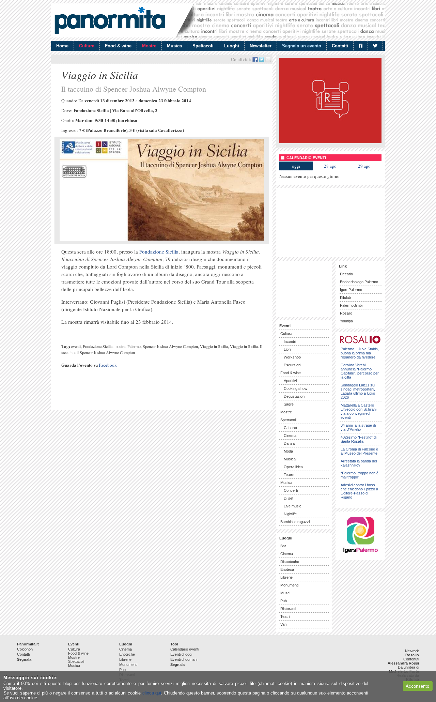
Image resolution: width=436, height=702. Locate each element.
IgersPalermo (351, 290)
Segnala (24, 659)
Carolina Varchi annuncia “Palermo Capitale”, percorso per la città (360, 371)
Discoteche (289, 562)
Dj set (288, 498)
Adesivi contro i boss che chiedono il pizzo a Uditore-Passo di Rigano (359, 491)
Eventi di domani (183, 659)
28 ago (330, 166)
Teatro (289, 475)
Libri (287, 349)
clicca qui (151, 693)
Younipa (346, 321)
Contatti (340, 45)
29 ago (364, 166)
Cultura (86, 45)
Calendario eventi (184, 649)
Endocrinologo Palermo (359, 282)
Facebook (108, 365)
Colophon (25, 649)
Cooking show (295, 388)
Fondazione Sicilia (158, 251)
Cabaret (290, 428)
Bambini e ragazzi (295, 522)
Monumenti (289, 585)
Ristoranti (288, 609)
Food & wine (118, 45)
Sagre (289, 404)
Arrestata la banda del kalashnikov (359, 463)
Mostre (149, 45)
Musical (290, 459)
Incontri (290, 341)
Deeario (346, 274)
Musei (285, 593)
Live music (292, 506)
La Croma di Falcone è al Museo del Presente (359, 451)
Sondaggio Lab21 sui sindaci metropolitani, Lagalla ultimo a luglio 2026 (358, 391)
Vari (283, 624)
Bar (283, 546)
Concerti (291, 490)
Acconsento (417, 686)
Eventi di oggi (181, 654)
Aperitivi (290, 381)
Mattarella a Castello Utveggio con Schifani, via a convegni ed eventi (359, 411)
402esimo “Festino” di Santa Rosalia (358, 439)
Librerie (286, 577)
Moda (288, 451)
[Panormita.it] (109, 20)
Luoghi (231, 45)
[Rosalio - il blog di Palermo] (330, 141)
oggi (296, 166)
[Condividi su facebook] (255, 59)
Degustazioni (294, 396)
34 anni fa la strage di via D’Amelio (358, 427)
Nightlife (290, 514)
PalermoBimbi (351, 305)
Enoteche (127, 654)
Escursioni (292, 365)
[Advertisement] (134, 395)
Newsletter (260, 45)
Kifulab (345, 297)
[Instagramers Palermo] (360, 554)
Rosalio (346, 313)
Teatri (285, 616)
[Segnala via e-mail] (268, 59)
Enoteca (287, 569)
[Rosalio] (360, 342)
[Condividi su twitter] (261, 59)
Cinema (290, 435)
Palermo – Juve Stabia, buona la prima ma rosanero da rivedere (360, 353)
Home (62, 45)
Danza (289, 443)
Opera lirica (293, 467)
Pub (283, 601)
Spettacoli (203, 45)
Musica (174, 45)
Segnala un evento (301, 45)
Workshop (292, 357)
